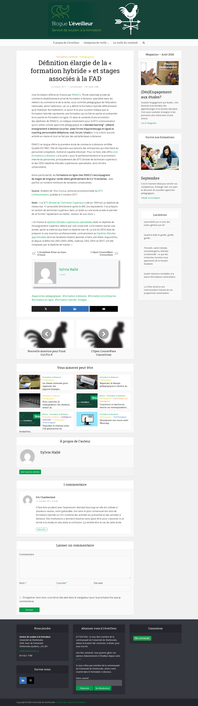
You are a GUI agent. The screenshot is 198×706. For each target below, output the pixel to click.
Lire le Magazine (148, 123)
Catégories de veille (95, 42)
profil (78, 659)
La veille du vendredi (125, 42)
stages (83, 299)
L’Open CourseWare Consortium (102, 253)
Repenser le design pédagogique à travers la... (114, 384)
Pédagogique (87, 56)
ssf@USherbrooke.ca (29, 651)
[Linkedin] (22, 680)
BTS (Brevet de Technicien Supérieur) (64, 202)
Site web (98, 583)
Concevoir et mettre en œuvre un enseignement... (114, 406)
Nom (23, 583)
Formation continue (67, 56)
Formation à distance (51, 377)
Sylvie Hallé (93, 87)
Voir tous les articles (30, 471)
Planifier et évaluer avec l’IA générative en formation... (44, 428)
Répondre (42, 529)
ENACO (77, 94)
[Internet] (30, 680)
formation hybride (67, 299)
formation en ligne (43, 299)
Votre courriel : (83, 678)
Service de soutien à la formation (71, 702)
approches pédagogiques (47, 296)
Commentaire (26, 554)
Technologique (49, 422)
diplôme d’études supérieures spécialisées (70, 222)
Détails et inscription (150, 197)
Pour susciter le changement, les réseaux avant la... (56, 404)
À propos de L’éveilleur (66, 42)
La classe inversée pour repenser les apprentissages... (55, 386)
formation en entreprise (103, 296)
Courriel (62, 583)
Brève (102, 395)
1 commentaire (75, 87)
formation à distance (75, 296)
